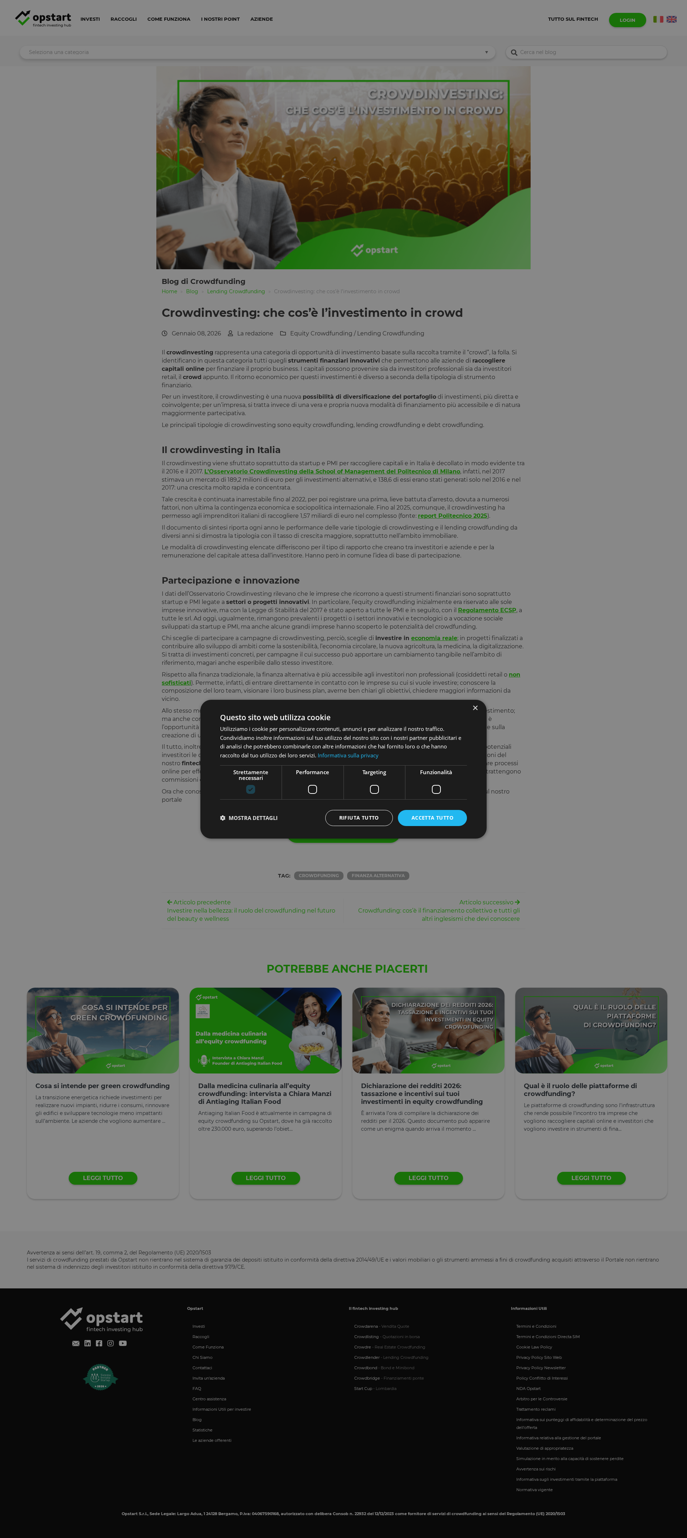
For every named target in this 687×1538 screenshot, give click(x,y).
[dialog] (343, 768)
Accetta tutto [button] (432, 817)
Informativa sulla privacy (348, 755)
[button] (249, 818)
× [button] (475, 708)
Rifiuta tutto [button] (359, 817)
